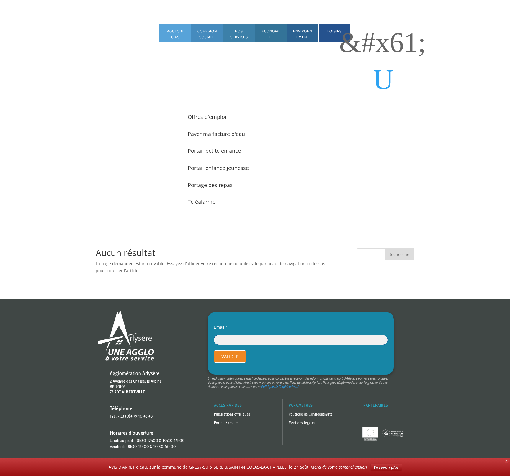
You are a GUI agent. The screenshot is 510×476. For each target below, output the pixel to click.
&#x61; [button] (382, 42)
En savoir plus (386, 467)
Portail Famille (226, 422)
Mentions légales (302, 422)
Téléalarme (201, 201)
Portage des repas (210, 184)
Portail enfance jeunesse (218, 167)
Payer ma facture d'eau (216, 133)
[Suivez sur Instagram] (139, 28)
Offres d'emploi (207, 116)
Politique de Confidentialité (280, 386)
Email (219, 327)
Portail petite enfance (214, 150)
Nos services (239, 34)
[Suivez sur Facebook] (115, 28)
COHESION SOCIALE (207, 34)
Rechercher (399, 254)
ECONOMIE (270, 34)
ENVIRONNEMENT (302, 34)
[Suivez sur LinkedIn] (127, 28)
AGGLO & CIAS (175, 34)
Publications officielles (232, 414)
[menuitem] (383, 79)
